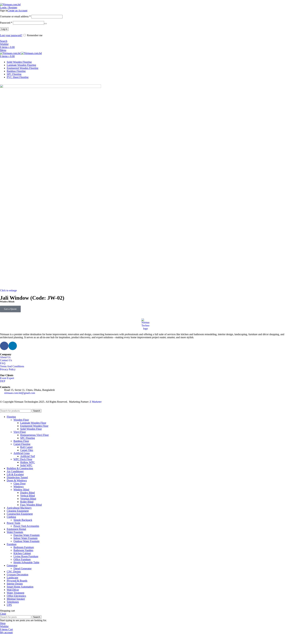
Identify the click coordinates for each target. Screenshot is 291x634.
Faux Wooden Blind (31, 504)
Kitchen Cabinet (22, 553)
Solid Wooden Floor (31, 428)
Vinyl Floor (19, 431)
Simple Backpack (22, 519)
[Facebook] (4, 346)
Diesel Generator (22, 568)
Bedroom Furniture (23, 547)
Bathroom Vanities (23, 550)
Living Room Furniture (25, 556)
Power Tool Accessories (26, 526)
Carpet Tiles (26, 450)
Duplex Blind (27, 492)
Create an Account (17, 10)
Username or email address (15, 16)
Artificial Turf (27, 456)
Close (3, 613)
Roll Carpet (26, 447)
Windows (18, 486)
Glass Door (19, 483)
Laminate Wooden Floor (33, 422)
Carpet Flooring (21, 444)
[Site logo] (10, 4)
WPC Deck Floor (22, 459)
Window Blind (21, 489)
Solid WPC (26, 465)
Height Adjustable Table (26, 562)
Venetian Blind (28, 498)
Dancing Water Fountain (26, 535)
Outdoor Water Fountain (26, 541)
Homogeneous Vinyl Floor (34, 435)
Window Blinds (7, 301)
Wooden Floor (21, 419)
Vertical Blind (27, 495)
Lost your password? (11, 35)
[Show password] (45, 23)
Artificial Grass (21, 453)
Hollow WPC (27, 462)
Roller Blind (26, 501)
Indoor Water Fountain (25, 538)
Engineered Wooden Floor (34, 425)
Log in (4, 29)
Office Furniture (22, 559)
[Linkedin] (12, 346)
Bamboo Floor (21, 441)
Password (6, 22)
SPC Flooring (27, 438)
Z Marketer (96, 401)
